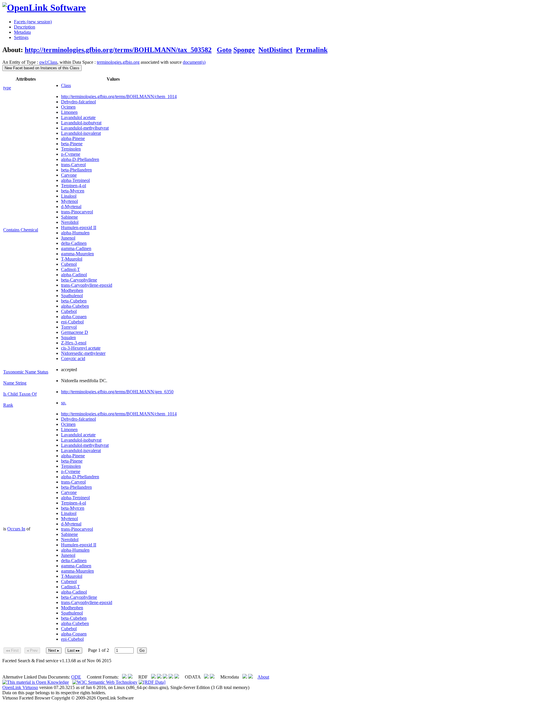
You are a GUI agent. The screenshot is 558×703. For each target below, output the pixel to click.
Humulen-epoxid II (78, 227)
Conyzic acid (73, 358)
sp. (63, 402)
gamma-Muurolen (77, 253)
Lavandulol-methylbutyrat (85, 127)
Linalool (68, 196)
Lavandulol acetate (78, 117)
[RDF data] (152, 682)
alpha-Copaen (74, 316)
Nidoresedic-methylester (83, 353)
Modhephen (72, 290)
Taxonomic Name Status (25, 371)
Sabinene (69, 217)
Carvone (69, 175)
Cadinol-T (70, 269)
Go (142, 650)
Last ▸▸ (73, 650)
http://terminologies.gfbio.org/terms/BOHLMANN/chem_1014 (119, 96)
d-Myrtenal (71, 206)
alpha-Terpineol (75, 180)
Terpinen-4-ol (73, 185)
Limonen (69, 112)
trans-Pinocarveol (77, 211)
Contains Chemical (20, 229)
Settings (21, 37)
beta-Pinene (72, 143)
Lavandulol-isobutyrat (81, 122)
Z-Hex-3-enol (73, 342)
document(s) (194, 62)
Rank (8, 405)
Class (66, 85)
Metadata (22, 32)
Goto (224, 50)
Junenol (68, 237)
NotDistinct (275, 50)
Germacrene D (74, 332)
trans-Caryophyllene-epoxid (86, 285)
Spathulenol (72, 295)
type (7, 87)
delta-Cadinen (74, 243)
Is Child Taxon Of (20, 394)
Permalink (312, 50)
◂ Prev (32, 650)
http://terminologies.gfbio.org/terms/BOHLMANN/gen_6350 (117, 391)
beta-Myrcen (72, 190)
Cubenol (69, 264)
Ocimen (68, 107)
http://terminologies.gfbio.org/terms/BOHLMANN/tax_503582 (118, 50)
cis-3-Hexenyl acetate (81, 348)
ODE (76, 676)
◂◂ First (12, 650)
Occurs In (16, 528)
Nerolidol (69, 222)
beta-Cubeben (74, 300)
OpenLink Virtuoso (20, 687)
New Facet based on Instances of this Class (42, 68)
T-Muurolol (71, 258)
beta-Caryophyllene (79, 279)
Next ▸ (53, 650)
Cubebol (69, 311)
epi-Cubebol (72, 321)
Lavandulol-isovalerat (81, 133)
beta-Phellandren (76, 169)
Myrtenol (69, 201)
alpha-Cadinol (74, 274)
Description (24, 26)
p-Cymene (70, 154)
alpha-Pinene (73, 138)
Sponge (244, 50)
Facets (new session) (33, 21)
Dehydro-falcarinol (78, 101)
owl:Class (48, 62)
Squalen (68, 337)
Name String (14, 382)
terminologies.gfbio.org (118, 62)
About (263, 676)
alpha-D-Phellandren (80, 159)
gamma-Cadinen (76, 248)
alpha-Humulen (75, 232)
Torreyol (69, 327)
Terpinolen (71, 148)
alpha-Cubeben (75, 306)
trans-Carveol (73, 164)
